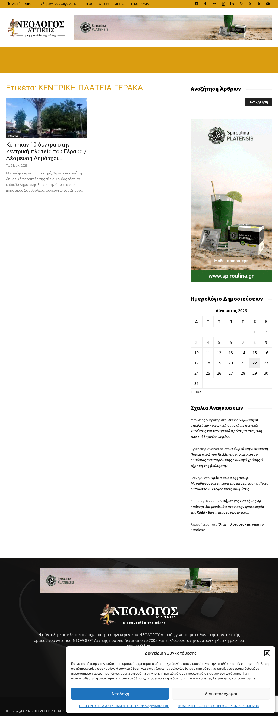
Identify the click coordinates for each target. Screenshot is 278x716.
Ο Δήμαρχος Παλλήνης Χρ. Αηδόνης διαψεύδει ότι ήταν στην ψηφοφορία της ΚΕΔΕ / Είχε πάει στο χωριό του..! (227, 506)
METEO (119, 4)
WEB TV (104, 4)
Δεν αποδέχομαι (221, 693)
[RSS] (250, 4)
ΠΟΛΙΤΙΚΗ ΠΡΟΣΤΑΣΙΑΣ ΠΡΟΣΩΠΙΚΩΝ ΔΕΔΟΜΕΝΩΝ (218, 706)
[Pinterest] (241, 4)
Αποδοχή (120, 693)
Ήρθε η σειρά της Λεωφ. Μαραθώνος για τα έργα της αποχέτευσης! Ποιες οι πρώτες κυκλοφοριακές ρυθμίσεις (229, 483)
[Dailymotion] (196, 4)
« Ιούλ (196, 391)
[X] (259, 4)
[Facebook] (205, 4)
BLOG (89, 4)
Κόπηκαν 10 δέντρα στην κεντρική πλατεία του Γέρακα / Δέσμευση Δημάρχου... (46, 151)
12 (219, 352)
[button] (267, 653)
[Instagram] (223, 4)
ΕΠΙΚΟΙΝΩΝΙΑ (139, 4)
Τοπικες (13, 135)
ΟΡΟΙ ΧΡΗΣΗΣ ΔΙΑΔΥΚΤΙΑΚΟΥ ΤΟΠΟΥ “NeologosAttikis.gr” (124, 706)
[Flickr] (214, 4)
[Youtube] (268, 4)
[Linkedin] (232, 4)
